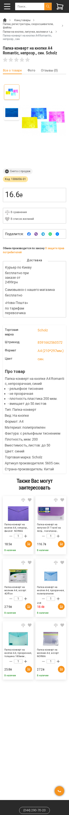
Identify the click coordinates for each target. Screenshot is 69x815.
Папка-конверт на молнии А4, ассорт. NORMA (48, 652)
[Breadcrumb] (5, 20)
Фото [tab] (31, 70)
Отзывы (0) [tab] (49, 70)
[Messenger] (57, 234)
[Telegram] (43, 234)
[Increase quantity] (25, 536)
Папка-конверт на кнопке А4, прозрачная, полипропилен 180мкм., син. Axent (51, 590)
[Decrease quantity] (10, 536)
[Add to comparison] (23, 500)
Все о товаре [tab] (12, 70)
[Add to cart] (28, 544)
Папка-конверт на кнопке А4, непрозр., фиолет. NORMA (16, 527)
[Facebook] (29, 234)
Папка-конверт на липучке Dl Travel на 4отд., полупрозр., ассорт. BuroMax (49, 527)
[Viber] (36, 234)
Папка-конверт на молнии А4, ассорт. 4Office (15, 590)
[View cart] (60, 6)
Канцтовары (22, 20)
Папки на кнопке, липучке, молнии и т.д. (28, 31)
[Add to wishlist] (30, 500)
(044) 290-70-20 (34, 810)
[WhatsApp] (50, 234)
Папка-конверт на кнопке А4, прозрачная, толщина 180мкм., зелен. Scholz (18, 652)
